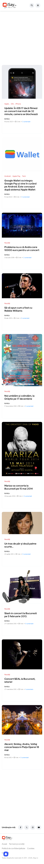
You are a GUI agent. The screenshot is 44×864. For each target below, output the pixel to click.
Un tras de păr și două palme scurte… (20, 545)
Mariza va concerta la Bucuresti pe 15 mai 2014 (18, 487)
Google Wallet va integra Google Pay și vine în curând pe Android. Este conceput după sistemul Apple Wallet (20, 185)
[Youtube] (38, 827)
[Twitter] (26, 827)
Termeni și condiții (16, 844)
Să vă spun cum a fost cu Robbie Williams (18, 309)
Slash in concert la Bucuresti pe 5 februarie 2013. (20, 615)
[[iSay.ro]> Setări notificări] (5, 854)
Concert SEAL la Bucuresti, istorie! (19, 680)
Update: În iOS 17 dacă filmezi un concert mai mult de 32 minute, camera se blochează (21, 111)
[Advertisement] (22, 39)
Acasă (4, 844)
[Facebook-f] (20, 827)
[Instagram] (32, 827)
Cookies (30, 848)
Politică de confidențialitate (13, 848)
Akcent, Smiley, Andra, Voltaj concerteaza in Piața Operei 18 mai (21, 747)
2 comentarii (26, 122)
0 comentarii (25, 197)
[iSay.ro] (9, 5)
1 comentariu (29, 689)
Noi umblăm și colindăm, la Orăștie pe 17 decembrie (19, 397)
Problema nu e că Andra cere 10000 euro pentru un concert (21, 249)
